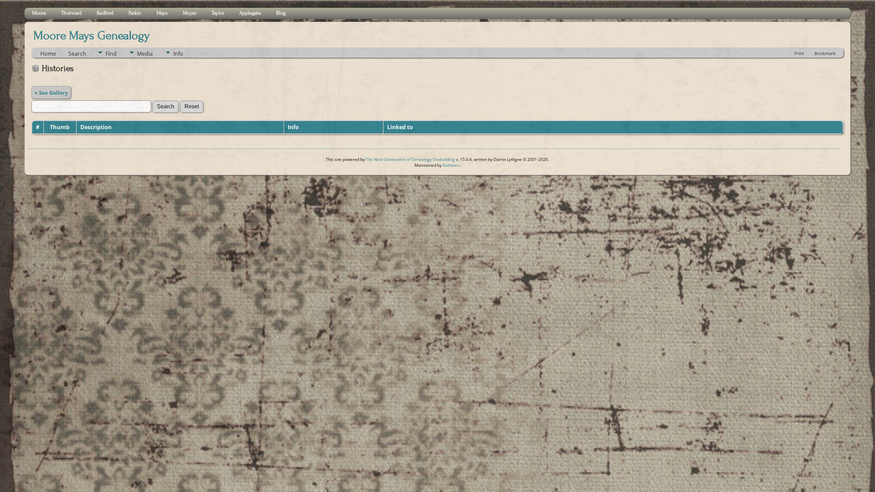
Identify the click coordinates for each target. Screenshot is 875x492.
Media (145, 53)
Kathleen (451, 165)
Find (111, 53)
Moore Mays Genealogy (91, 35)
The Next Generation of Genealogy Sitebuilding (410, 159)
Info (178, 53)
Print (799, 53)
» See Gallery (51, 92)
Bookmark (825, 53)
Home (48, 53)
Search (77, 53)
